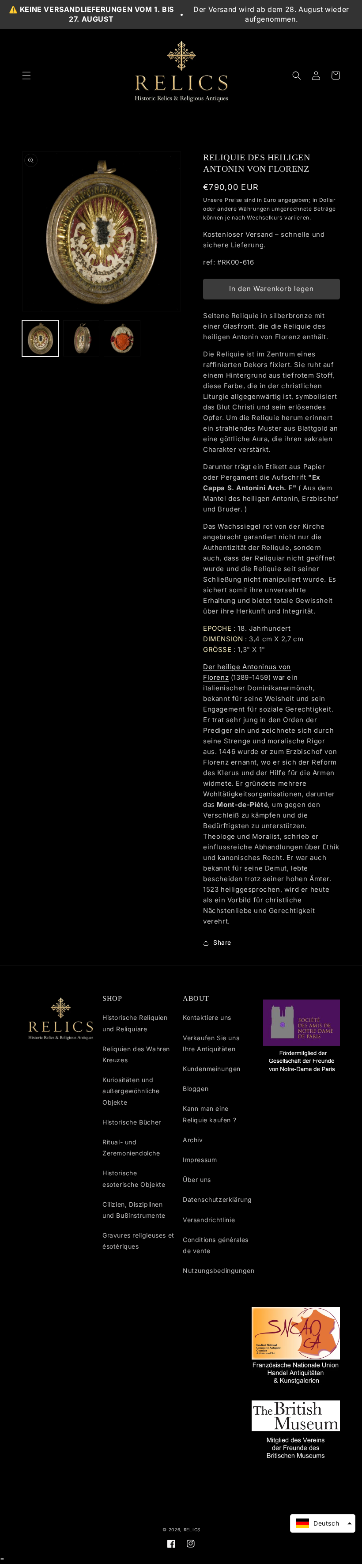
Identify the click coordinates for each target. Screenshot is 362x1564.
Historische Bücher (131, 1122)
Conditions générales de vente (216, 1245)
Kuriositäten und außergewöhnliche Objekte (131, 1091)
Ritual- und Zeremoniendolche (131, 1147)
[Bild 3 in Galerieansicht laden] (122, 338)
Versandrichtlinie (209, 1219)
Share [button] (222, 942)
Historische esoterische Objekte (133, 1178)
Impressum (200, 1159)
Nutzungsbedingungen (218, 1270)
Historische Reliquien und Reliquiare (135, 1023)
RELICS (192, 1529)
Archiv (193, 1140)
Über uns (197, 1179)
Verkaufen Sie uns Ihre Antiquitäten (211, 1043)
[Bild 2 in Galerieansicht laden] (81, 338)
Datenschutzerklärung (217, 1199)
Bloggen (195, 1088)
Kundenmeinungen (212, 1068)
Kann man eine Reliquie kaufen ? (209, 1114)
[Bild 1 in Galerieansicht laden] (40, 338)
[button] (26, 75)
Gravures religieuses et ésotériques (138, 1240)
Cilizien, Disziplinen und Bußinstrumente (134, 1209)
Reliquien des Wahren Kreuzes (136, 1054)
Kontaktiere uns (207, 1017)
